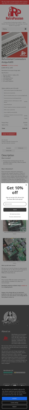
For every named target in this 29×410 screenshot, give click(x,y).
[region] (14, 398)
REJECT (14, 406)
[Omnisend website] (14, 223)
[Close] (26, 185)
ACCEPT (14, 398)
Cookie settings (14, 402)
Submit (15, 209)
